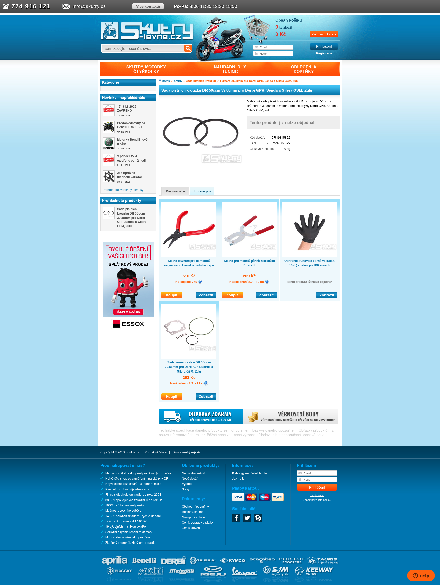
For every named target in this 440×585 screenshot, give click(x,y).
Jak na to (238, 478)
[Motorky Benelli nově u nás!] (109, 143)
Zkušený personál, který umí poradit (130, 542)
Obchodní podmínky (196, 506)
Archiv (178, 81)
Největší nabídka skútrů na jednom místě (133, 483)
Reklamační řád (193, 511)
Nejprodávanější (193, 473)
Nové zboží (189, 478)
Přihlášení (324, 46)
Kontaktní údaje (156, 452)
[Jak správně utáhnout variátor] (109, 176)
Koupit (171, 294)
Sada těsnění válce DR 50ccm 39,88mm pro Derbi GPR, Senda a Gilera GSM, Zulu (189, 367)
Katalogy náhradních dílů (249, 473)
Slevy (185, 489)
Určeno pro (202, 191)
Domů (166, 81)
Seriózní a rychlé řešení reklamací (128, 532)
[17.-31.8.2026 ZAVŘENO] (109, 110)
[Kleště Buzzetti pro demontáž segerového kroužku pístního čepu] (188, 229)
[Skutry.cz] (147, 39)
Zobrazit (206, 294)
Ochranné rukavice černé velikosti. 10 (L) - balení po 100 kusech (309, 262)
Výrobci (187, 483)
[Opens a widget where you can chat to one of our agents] (421, 576)
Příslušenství (175, 191)
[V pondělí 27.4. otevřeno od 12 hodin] (109, 160)
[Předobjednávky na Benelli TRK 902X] (109, 127)
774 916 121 (30, 6)
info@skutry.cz (89, 6)
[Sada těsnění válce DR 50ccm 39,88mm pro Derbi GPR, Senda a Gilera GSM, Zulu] (188, 331)
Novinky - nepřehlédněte (123, 97)
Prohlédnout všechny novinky (123, 189)
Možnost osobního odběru (123, 510)
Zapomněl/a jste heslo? (317, 499)
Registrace (324, 53)
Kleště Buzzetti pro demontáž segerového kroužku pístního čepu (189, 262)
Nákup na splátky (194, 517)
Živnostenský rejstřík (186, 452)
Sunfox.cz (132, 452)
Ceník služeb (191, 527)
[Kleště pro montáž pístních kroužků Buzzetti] (249, 229)
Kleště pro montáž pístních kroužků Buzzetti (249, 262)
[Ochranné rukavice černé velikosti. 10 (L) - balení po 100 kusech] (309, 229)
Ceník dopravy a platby (198, 522)
